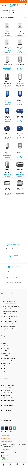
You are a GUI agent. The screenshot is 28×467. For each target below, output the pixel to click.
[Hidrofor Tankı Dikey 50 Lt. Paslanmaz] (7, 164)
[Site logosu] (14, 5)
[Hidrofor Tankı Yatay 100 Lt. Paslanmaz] (20, 164)
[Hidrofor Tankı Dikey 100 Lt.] (7, 94)
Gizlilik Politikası (6, 353)
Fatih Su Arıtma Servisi (8, 313)
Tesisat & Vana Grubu (7, 413)
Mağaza (4, 343)
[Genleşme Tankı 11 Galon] (20, 42)
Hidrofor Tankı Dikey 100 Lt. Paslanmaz (7, 152)
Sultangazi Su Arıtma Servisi (9, 303)
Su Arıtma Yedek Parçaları (8, 397)
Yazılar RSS (6, 456)
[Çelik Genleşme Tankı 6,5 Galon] (20, 59)
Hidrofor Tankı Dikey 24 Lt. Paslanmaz (20, 152)
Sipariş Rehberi (6, 363)
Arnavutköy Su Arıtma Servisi (9, 321)
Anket (3, 368)
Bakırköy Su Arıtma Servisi (8, 323)
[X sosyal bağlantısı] (6, 428)
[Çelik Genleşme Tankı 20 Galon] (20, 77)
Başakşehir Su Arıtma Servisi (9, 311)
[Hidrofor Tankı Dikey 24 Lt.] (20, 94)
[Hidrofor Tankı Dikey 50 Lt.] (7, 111)
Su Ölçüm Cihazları (7, 410)
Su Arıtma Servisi (7, 294)
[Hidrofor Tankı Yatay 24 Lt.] (7, 128)
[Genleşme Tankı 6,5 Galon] (7, 42)
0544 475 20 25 (7, 438)
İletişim (4, 370)
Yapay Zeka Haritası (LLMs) (10, 452)
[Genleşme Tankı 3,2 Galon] (20, 25)
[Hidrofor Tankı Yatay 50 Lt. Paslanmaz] (20, 183)
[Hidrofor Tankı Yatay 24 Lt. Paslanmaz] (7, 183)
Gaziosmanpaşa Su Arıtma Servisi (10, 306)
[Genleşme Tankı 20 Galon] (7, 59)
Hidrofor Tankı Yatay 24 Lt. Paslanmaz (7, 190)
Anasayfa (3, 10)
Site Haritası (6, 449)
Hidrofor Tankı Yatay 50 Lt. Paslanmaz (20, 190)
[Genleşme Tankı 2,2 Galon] (7, 25)
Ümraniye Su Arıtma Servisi (9, 318)
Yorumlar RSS (6, 459)
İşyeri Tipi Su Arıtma (7, 387)
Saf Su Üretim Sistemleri (8, 403)
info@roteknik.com (8, 441)
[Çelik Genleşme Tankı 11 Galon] (7, 77)
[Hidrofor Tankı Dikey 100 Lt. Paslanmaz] (7, 146)
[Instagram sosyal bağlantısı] (10, 428)
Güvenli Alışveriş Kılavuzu (8, 360)
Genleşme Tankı (6, 395)
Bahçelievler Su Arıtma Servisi (9, 326)
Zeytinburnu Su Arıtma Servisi (9, 316)
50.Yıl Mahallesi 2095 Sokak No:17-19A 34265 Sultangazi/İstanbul (14, 445)
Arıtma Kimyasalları (7, 408)
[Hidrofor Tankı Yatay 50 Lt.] (20, 128)
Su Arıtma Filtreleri (7, 392)
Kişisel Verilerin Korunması (9, 350)
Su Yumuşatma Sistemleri (8, 400)
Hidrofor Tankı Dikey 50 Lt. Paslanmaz (7, 171)
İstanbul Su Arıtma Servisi (8, 301)
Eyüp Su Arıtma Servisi (8, 308)
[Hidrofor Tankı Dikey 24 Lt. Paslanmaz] (20, 146)
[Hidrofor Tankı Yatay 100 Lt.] (20, 111)
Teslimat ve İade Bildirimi (8, 358)
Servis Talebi (12, 1)
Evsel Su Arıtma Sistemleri (8, 385)
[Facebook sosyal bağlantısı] (2, 428)
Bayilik (4, 365)
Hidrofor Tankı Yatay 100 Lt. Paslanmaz (20, 171)
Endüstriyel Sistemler (7, 405)
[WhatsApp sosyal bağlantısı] (22, 3)
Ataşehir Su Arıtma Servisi (8, 328)
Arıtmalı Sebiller (6, 390)
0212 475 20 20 (4, 1)
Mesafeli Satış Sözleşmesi (8, 355)
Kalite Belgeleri (6, 348)
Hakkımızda (5, 345)
